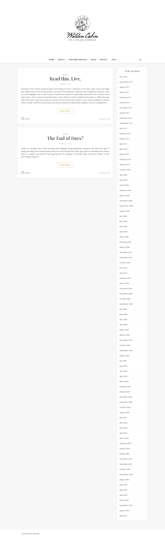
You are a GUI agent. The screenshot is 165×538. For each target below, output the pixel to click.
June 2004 (123, 423)
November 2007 (126, 257)
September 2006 (126, 304)
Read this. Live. (65, 79)
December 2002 (126, 459)
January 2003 (125, 454)
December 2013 (126, 118)
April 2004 (123, 433)
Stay (114, 59)
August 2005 (124, 355)
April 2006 (123, 324)
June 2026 (123, 77)
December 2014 (126, 108)
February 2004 (125, 443)
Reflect (104, 59)
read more (65, 111)
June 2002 (123, 485)
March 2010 (124, 154)
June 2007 (123, 268)
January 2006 (125, 335)
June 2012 (123, 128)
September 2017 (126, 82)
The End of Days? (65, 138)
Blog (93, 59)
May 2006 (123, 319)
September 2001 (126, 505)
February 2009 (125, 190)
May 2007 (123, 273)
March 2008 (124, 237)
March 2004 (124, 438)
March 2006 (124, 330)
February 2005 (125, 386)
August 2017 (124, 87)
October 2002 (125, 469)
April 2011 (123, 144)
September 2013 (126, 123)
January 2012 (125, 139)
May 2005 (123, 371)
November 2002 (126, 464)
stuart (27, 119)
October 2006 (125, 299)
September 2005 (126, 350)
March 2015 (124, 92)
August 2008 (124, 211)
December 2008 (126, 201)
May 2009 (123, 175)
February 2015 (125, 97)
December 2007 (126, 252)
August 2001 (124, 510)
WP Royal (36, 534)
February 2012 (125, 133)
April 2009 (123, 180)
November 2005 (126, 340)
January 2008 (125, 247)
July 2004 (123, 417)
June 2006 (123, 314)
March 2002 (124, 500)
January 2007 (125, 283)
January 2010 (125, 164)
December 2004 (126, 397)
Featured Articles (78, 59)
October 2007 (125, 262)
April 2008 (123, 231)
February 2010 (125, 159)
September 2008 (126, 206)
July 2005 (123, 361)
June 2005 (123, 366)
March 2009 (124, 185)
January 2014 (125, 113)
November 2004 (126, 402)
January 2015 (125, 102)
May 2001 (123, 516)
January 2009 (125, 195)
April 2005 (123, 376)
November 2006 (126, 293)
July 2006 (123, 309)
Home (51, 59)
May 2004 (123, 428)
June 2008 (123, 221)
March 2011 (124, 149)
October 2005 (125, 345)
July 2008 (123, 216)
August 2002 (124, 479)
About (61, 59)
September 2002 (126, 474)
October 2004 (125, 407)
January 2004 (125, 448)
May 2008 (123, 226)
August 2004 (124, 412)
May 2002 (123, 490)
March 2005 (124, 381)
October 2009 (125, 170)
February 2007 (125, 278)
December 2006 (126, 288)
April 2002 (123, 495)
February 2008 (125, 242)
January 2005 (125, 392)
